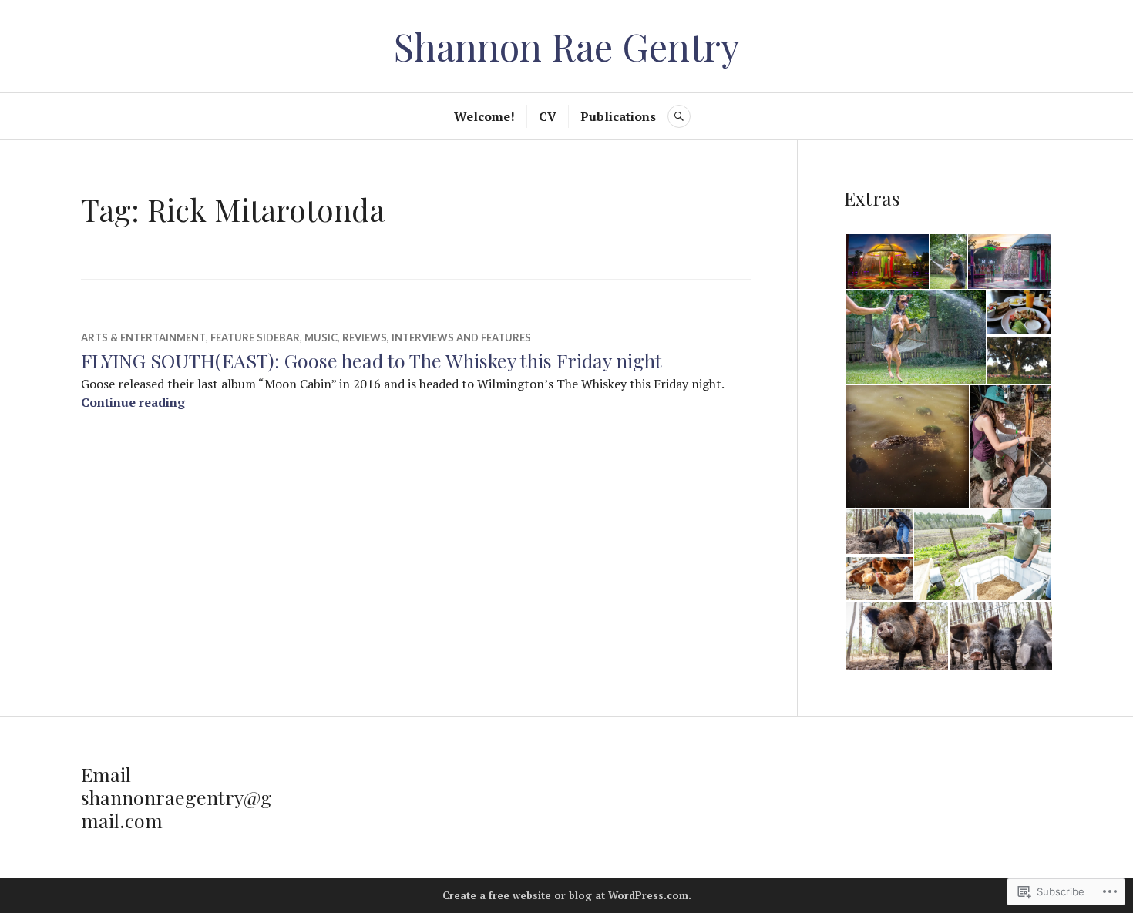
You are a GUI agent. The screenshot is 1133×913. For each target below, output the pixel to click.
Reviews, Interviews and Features (436, 337)
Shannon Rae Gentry (567, 46)
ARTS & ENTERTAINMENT (143, 337)
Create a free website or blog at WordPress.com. (566, 895)
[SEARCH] (679, 116)
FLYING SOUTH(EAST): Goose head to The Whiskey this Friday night (371, 360)
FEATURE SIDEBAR (255, 337)
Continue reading (133, 402)
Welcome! (484, 116)
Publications (618, 116)
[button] (886, 262)
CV (547, 116)
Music (321, 337)
